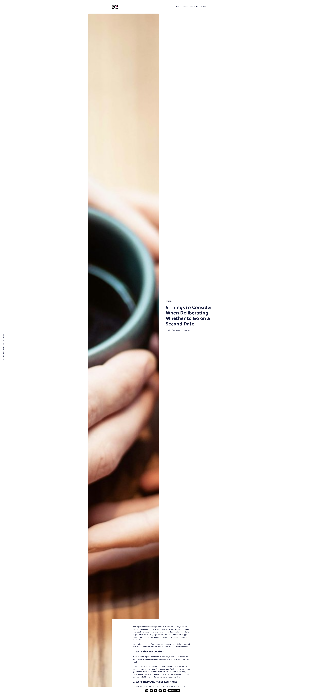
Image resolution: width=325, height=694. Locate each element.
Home (178, 7)
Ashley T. (171, 330)
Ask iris (185, 7)
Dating (203, 7)
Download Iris (174, 690)
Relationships (194, 7)
